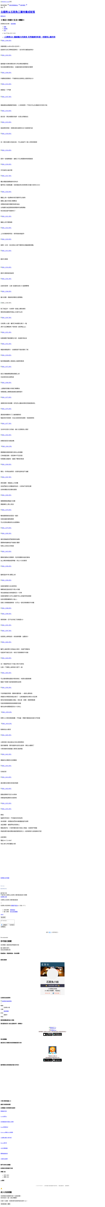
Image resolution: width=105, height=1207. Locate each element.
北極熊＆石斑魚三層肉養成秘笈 (18, 12)
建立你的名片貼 (4, 888)
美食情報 (13, 23)
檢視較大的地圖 (5, 878)
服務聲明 (67, 1185)
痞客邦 (13, 905)
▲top (2, 914)
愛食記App (53, 1030)
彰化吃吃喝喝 (14, 911)
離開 (9, 1204)
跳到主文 (3, 16)
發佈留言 (3, 926)
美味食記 (12, 910)
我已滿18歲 (3, 1204)
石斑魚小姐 (4, 896)
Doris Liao (2, 885)
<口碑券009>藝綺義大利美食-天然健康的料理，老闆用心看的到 (29, 37)
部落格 (5, 28)
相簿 (5, 26)
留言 (16, 905)
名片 (5, 30)
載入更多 (3, 917)
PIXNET (41, 1185)
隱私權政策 (61, 1185)
